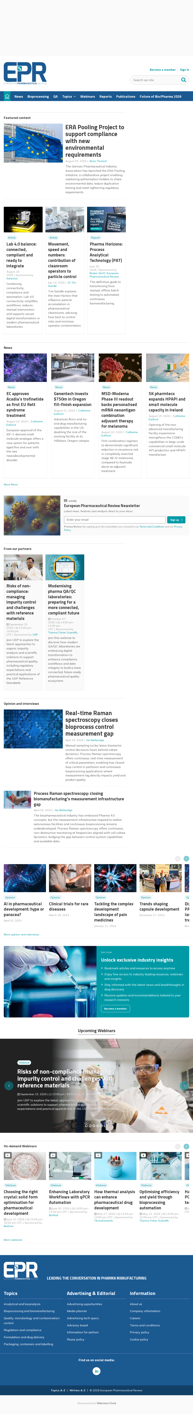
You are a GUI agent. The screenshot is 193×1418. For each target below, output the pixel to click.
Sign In (184, 70)
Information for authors (83, 1332)
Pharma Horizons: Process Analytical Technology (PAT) (106, 252)
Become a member (163, 70)
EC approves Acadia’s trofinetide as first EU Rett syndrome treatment (25, 404)
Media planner (77, 1311)
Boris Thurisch (98, 161)
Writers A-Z (77, 1390)
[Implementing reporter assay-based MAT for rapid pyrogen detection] (86, 1126)
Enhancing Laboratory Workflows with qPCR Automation (69, 1197)
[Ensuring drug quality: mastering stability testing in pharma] (97, 1126)
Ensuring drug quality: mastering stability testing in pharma (60, 1080)
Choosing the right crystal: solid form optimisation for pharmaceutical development (21, 1202)
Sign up (174, 520)
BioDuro (9, 1226)
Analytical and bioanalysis (22, 1304)
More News (11, 484)
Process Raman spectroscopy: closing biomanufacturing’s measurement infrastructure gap (79, 798)
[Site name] (25, 83)
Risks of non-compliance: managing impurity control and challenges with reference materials (21, 602)
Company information (145, 1311)
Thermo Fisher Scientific (63, 632)
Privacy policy (139, 1332)
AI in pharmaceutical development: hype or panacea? (24, 909)
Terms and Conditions (152, 526)
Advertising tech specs (83, 1318)
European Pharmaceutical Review (104, 274)
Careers (135, 1318)
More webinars (13, 1240)
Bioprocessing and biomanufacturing (29, 1311)
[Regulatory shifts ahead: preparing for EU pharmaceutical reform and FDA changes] (90, 1126)
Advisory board (77, 1325)
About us (136, 1304)
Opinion (10, 897)
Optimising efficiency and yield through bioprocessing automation (159, 1199)
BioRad (53, 1215)
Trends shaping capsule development (159, 906)
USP (35, 634)
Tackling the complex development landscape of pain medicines (113, 911)
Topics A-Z (58, 1390)
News (11, 387)
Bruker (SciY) (97, 273)
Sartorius (12, 278)
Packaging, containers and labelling (28, 1344)
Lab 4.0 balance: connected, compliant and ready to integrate (21, 255)
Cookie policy (139, 1339)
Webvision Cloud (106, 1403)
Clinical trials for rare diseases (68, 906)
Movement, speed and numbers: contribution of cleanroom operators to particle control (62, 260)
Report (95, 237)
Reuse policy (75, 1339)
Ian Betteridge (95, 740)
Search (184, 79)
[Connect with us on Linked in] (96, 1371)
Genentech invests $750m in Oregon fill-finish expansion (72, 399)
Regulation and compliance (22, 1330)
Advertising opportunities (84, 1304)
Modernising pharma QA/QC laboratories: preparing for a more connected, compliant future (63, 599)
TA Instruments (103, 1220)
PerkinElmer (113, 1093)
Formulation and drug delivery (24, 1337)
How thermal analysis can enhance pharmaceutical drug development (114, 1199)
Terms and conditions (145, 1325)
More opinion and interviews (21, 934)
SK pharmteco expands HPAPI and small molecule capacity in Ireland (167, 401)
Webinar (24, 1068)
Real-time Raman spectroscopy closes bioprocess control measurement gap (91, 723)
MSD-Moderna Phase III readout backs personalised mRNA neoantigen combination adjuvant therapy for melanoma (119, 409)
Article (12, 237)
